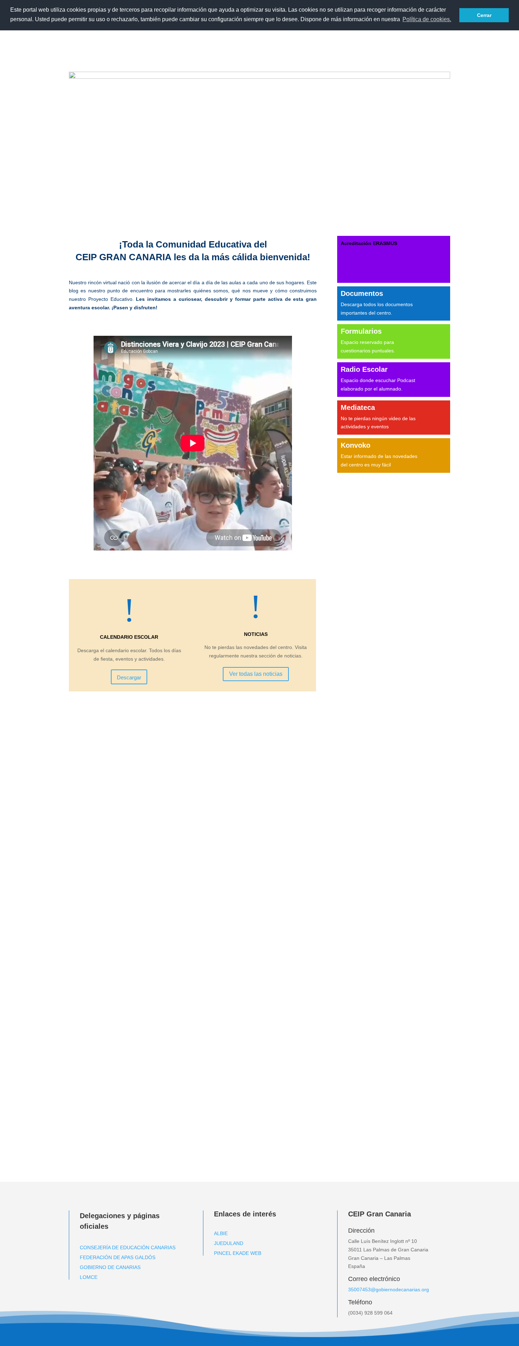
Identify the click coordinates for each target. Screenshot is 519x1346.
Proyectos (430, 45)
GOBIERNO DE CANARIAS (110, 1267)
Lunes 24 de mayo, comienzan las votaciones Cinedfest (154, 984)
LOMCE (88, 1277)
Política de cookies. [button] (426, 19)
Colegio (286, 45)
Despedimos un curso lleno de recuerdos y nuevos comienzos (163, 712)
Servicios (360, 45)
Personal (322, 45)
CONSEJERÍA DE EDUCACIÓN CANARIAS (127, 1247)
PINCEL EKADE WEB (237, 1253)
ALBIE (221, 1233)
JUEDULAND (228, 1243)
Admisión (258, 45)
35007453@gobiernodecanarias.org (388, 1289)
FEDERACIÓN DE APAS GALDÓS (117, 1257)
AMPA (394, 45)
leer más (85, 752)
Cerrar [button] (484, 15)
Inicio (234, 45)
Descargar (129, 677)
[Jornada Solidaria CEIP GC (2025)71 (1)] (259, 77)
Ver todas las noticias (255, 674)
